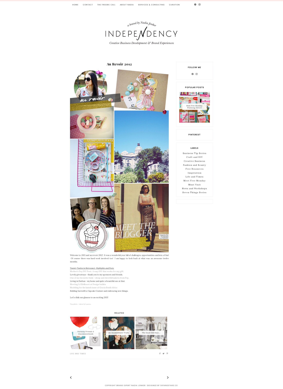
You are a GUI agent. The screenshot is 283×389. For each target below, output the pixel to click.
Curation (174, 5)
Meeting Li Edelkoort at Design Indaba (88, 284)
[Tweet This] (163, 353)
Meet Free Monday (195, 180)
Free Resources (195, 169)
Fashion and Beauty (194, 165)
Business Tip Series (195, 153)
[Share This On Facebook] (160, 353)
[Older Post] (168, 377)
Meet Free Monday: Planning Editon (194, 107)
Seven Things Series (194, 192)
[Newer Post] (71, 377)
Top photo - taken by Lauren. (80, 304)
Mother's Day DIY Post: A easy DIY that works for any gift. (97, 271)
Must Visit (194, 184)
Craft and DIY (194, 157)
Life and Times (78, 353)
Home (75, 5)
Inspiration (194, 173)
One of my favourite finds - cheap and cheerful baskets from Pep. (99, 278)
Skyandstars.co (169, 385)
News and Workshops (194, 188)
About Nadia (127, 5)
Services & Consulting (151, 5)
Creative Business (194, 161)
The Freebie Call (106, 5)
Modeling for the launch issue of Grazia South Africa (93, 287)
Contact (88, 5)
